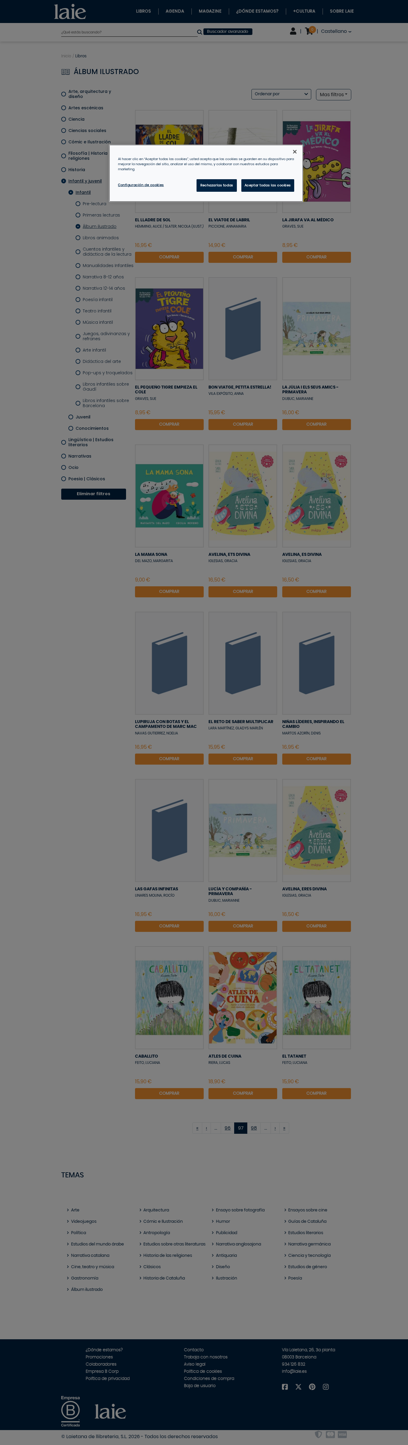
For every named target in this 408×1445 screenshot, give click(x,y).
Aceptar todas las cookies (268, 185)
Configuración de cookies (141, 185)
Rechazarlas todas (216, 185)
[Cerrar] (294, 151)
